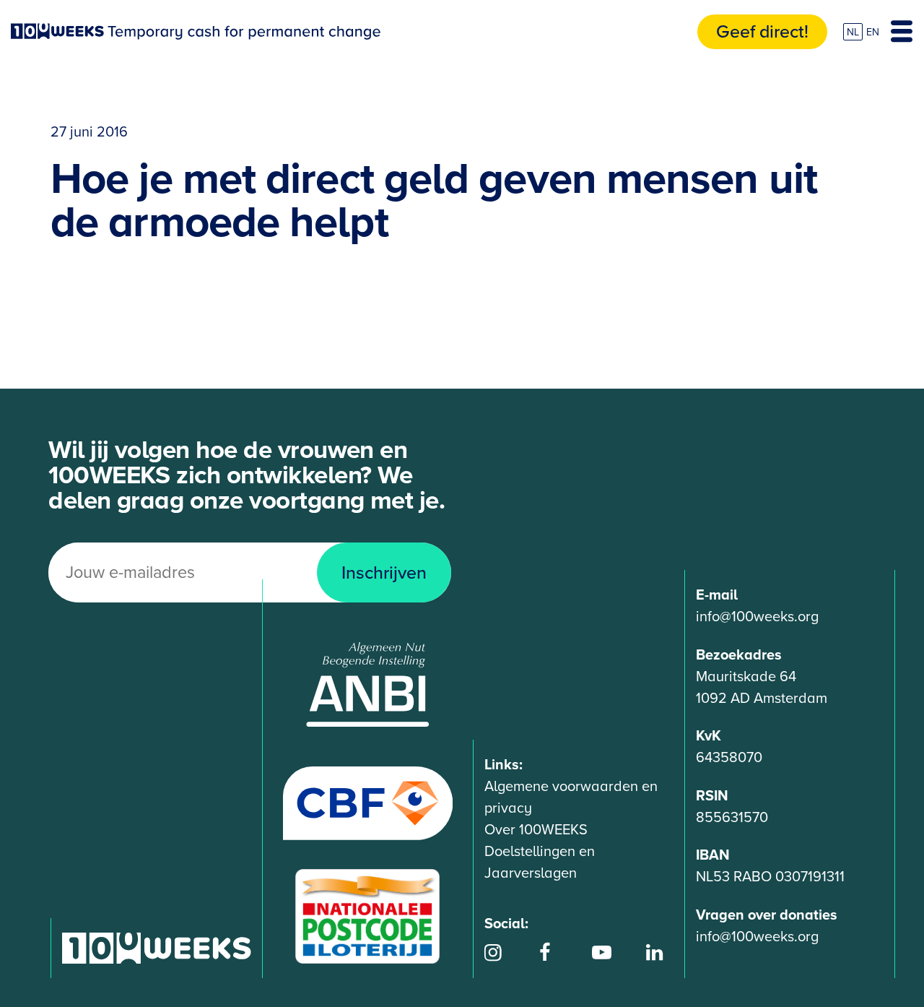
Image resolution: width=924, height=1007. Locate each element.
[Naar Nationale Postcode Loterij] (367, 916)
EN (872, 32)
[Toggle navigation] (901, 32)
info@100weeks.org (757, 617)
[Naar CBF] (368, 802)
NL (853, 32)
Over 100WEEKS (536, 830)
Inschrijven (384, 573)
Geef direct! (762, 32)
